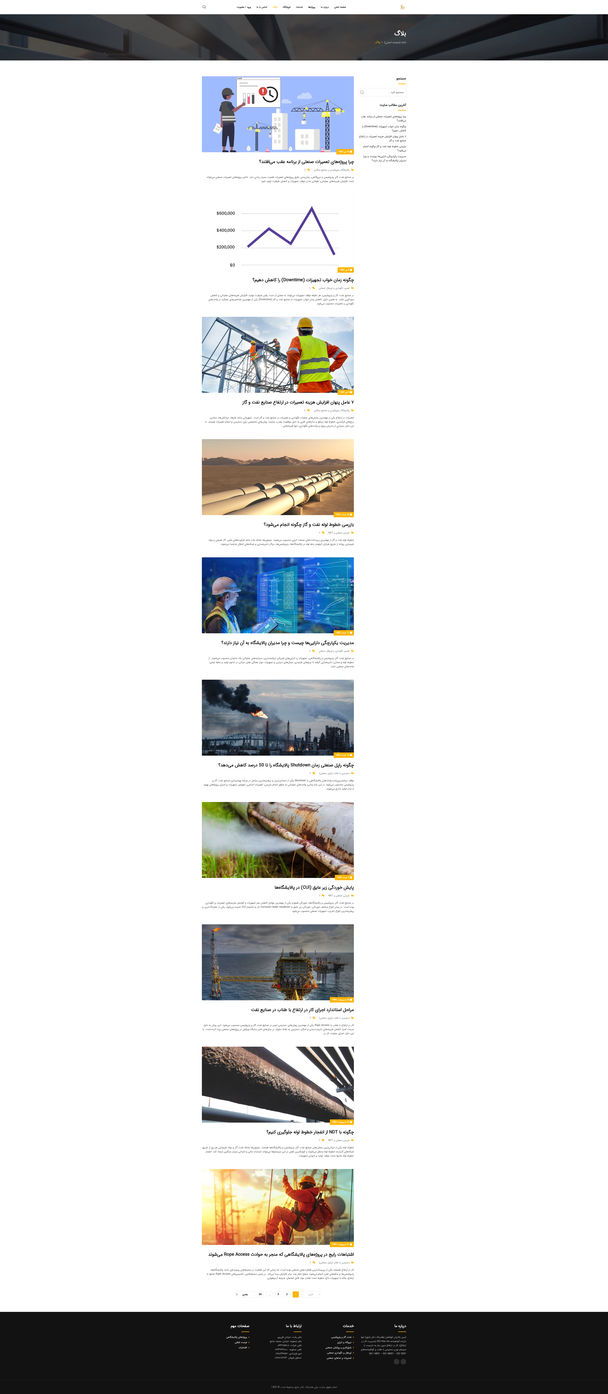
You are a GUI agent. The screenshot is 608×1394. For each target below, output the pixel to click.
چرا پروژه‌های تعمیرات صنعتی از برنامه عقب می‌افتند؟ (306, 161)
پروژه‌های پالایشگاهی (236, 1337)
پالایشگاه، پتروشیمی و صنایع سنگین (332, 170)
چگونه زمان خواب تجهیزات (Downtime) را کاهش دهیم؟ (303, 280)
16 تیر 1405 (344, 151)
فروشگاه (286, 7)
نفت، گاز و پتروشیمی (341, 1337)
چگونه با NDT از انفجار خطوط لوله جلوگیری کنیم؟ (310, 1132)
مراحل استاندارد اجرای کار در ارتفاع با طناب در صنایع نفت (302, 1009)
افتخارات (243, 1348)
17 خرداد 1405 (343, 633)
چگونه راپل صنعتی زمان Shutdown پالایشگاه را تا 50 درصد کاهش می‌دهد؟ (286, 765)
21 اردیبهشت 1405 (341, 1122)
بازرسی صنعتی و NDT (339, 533)
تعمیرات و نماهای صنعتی (339, 1358)
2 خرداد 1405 (343, 877)
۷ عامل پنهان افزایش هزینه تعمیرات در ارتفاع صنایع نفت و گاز (298, 402)
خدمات (299, 7)
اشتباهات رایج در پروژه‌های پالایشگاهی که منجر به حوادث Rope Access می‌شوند (281, 1254)
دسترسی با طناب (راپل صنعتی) (334, 773)
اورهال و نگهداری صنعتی (339, 1353)
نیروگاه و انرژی (344, 1342)
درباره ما (325, 7)
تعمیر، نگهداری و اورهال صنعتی (334, 288)
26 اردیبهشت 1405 (341, 1000)
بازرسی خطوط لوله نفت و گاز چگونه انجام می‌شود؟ (309, 524)
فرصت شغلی (241, 1342)
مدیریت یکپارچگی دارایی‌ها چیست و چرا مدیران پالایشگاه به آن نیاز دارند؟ (287, 642)
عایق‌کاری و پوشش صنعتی (339, 1348)
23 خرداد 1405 (343, 514)
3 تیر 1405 (344, 392)
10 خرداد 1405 (343, 755)
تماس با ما (261, 7)
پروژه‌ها (311, 7)
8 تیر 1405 (344, 270)
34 (260, 1294)
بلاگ (275, 7)
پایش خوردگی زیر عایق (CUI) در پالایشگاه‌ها (314, 887)
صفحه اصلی (340, 7)
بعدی (245, 1294)
